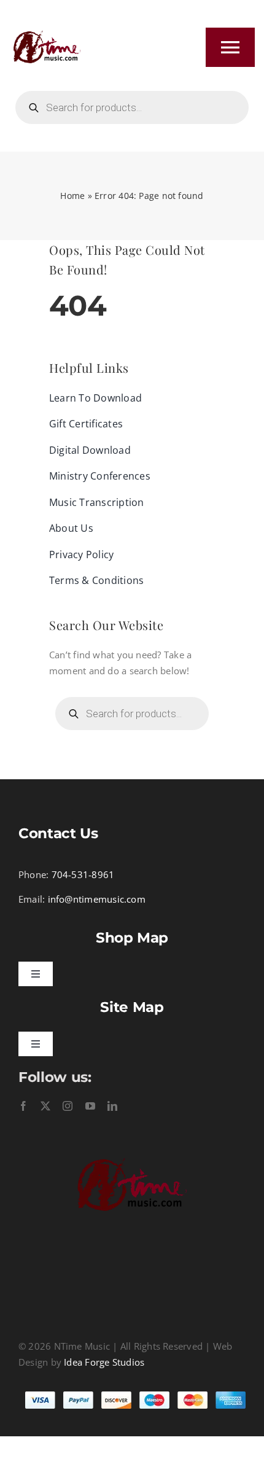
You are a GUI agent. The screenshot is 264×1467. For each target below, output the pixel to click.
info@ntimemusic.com (97, 899)
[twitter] (45, 1106)
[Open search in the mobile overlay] (132, 107)
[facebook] (23, 1106)
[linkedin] (112, 1106)
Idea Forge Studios (104, 1362)
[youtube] (90, 1106)
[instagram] (67, 1106)
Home (72, 195)
